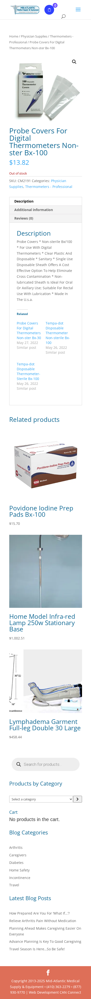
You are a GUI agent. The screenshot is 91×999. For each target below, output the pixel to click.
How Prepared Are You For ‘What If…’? (39, 913)
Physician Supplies (34, 36)
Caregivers (17, 855)
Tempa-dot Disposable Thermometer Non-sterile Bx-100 (58, 333)
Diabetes (16, 862)
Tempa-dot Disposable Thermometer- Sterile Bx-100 (28, 371)
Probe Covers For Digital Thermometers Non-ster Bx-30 (29, 330)
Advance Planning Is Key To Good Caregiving (45, 941)
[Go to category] (77, 799)
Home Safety (19, 870)
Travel (14, 885)
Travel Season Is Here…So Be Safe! (37, 949)
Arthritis (16, 847)
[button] (74, 61)
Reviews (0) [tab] (23, 218)
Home (13, 36)
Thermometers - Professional (48, 186)
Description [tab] (23, 201)
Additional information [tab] (33, 209)
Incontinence (19, 877)
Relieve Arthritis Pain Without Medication (42, 920)
